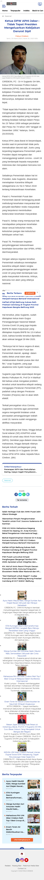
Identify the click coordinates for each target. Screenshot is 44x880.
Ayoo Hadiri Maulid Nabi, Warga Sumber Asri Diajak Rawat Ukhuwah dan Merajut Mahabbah (22, 603)
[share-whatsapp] (24, 494)
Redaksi (8, 866)
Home (5, 11)
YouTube (28, 863)
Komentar (23, 500)
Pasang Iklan (17, 866)
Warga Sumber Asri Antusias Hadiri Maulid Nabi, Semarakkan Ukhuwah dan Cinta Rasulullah (22, 653)
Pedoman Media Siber (31, 866)
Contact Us (22, 868)
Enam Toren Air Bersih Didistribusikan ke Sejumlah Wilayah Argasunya (22, 703)
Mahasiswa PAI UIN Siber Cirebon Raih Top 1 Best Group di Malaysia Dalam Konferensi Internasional (22, 678)
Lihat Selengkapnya (21, 840)
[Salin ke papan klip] (28, 494)
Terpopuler (15, 11)
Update (30, 293)
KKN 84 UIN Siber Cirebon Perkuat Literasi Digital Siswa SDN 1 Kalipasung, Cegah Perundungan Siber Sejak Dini (22, 754)
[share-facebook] (16, 494)
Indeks (26, 11)
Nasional (7, 480)
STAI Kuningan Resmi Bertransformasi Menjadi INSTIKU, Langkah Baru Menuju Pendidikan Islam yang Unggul (22, 628)
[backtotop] (22, 849)
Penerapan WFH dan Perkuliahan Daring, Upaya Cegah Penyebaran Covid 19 (20, 470)
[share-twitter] (20, 494)
